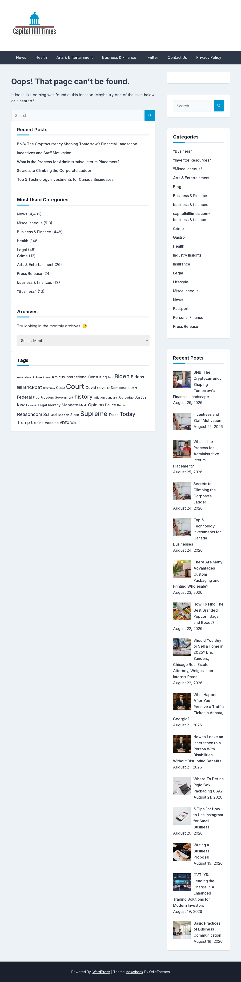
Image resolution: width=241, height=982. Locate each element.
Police (110, 405)
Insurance (181, 264)
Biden (122, 376)
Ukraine (37, 423)
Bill (19, 388)
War (73, 423)
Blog (177, 186)
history (83, 396)
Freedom (47, 397)
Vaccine (52, 422)
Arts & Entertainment (74, 57)
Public (121, 405)
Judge (129, 397)
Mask (83, 405)
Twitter (152, 57)
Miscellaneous (29, 223)
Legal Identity (49, 405)
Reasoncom (29, 414)
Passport (181, 308)
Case (60, 387)
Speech (63, 415)
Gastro (179, 237)
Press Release (29, 273)
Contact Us (177, 57)
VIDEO (64, 423)
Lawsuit (31, 405)
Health (41, 57)
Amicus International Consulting (79, 377)
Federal (24, 397)
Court (75, 386)
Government (64, 397)
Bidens (137, 376)
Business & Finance (119, 57)
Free (36, 397)
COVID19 (103, 388)
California (49, 388)
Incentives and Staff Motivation (44, 152)
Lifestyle (180, 282)
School (50, 414)
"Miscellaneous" (187, 168)
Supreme (93, 414)
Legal (22, 249)
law (21, 405)
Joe (121, 397)
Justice (141, 397)
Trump (23, 422)
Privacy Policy (208, 57)
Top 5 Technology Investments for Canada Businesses (65, 179)
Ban (110, 377)
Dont (134, 388)
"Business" (26, 291)
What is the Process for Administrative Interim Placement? (68, 161)
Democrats (120, 388)
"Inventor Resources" (192, 160)
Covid (90, 387)
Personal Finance (188, 317)
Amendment (25, 377)
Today (127, 414)
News (21, 57)
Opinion (96, 405)
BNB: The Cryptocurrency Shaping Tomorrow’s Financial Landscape (77, 144)
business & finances (34, 282)
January (111, 397)
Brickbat (32, 387)
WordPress (101, 972)
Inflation (99, 397)
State (74, 415)
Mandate (70, 405)
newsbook (134, 972)
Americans (42, 377)
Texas (113, 415)
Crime (22, 255)
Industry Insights (187, 255)
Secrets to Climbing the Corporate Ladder (54, 170)
